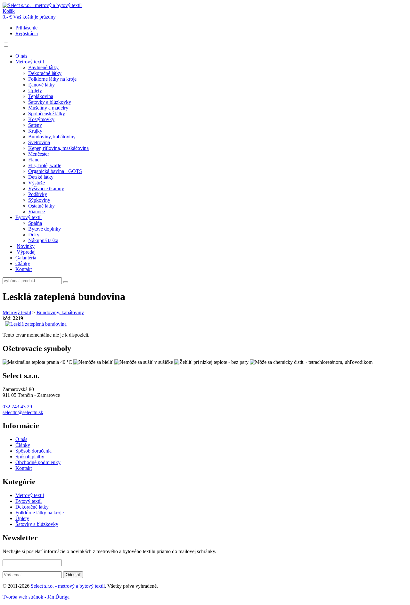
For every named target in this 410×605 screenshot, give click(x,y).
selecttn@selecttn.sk (23, 412)
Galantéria (25, 257)
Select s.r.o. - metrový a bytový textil (68, 586)
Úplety (35, 90)
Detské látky (40, 177)
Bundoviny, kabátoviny (52, 136)
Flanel (34, 159)
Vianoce (36, 211)
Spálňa (35, 223)
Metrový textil (29, 61)
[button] (6, 45)
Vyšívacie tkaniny (46, 188)
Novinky (26, 246)
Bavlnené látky (43, 67)
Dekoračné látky (45, 73)
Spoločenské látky (46, 113)
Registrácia (26, 33)
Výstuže (36, 182)
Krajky (35, 131)
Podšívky (37, 194)
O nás (21, 56)
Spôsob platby (29, 456)
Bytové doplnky (44, 229)
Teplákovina (40, 96)
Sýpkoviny (39, 200)
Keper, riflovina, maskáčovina (58, 148)
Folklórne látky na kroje (52, 79)
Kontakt (23, 269)
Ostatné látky (41, 205)
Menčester (38, 154)
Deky (33, 234)
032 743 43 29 (17, 406)
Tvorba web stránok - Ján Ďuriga (36, 597)
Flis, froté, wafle (44, 165)
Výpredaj (26, 252)
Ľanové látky (41, 84)
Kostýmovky (41, 119)
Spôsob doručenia (33, 451)
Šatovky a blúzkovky (49, 102)
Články (22, 263)
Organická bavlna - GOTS (55, 171)
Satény (35, 125)
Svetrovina (39, 142)
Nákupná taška (43, 240)
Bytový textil (28, 217)
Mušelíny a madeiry (48, 107)
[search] (65, 282)
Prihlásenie (26, 27)
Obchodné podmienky (38, 462)
